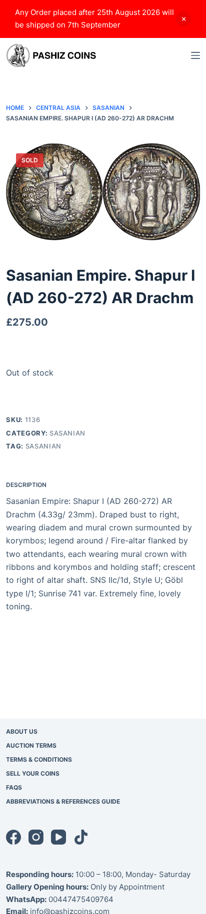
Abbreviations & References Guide (63, 801)
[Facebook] (13, 837)
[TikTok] (81, 837)
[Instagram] (36, 837)
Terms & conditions (39, 759)
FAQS (14, 787)
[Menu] (195, 55)
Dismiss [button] (183, 18)
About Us (22, 731)
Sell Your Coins (33, 773)
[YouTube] (58, 837)
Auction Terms (31, 745)
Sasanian (68, 433)
